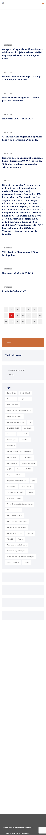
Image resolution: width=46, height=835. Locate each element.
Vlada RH (10, 539)
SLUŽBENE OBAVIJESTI (16, 370)
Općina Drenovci (27, 457)
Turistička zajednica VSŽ (15, 492)
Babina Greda (11, 393)
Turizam (30, 492)
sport (33, 480)
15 (12, 321)
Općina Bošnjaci (12, 457)
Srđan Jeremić (11, 486)
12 (34, 315)
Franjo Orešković (12, 405)
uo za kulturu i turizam (14, 498)
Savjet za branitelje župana (15, 475)
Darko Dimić (11, 399)
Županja (26, 562)
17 (23, 321)
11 (29, 315)
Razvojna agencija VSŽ (24, 469)
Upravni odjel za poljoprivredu (16, 527)
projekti (9, 469)
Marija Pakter (25, 440)
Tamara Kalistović (26, 486)
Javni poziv (10, 434)
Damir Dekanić (25, 393)
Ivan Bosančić (28, 428)
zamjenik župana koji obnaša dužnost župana (20, 556)
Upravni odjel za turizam (14, 533)
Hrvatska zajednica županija (15, 422)
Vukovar (20, 539)
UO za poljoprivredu (13, 510)
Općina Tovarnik (12, 463)
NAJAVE (11, 375)
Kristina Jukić (23, 434)
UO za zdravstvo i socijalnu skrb (17, 521)
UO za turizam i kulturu (14, 516)
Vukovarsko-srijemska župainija (17, 545)
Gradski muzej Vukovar (14, 416)
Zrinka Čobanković (13, 562)
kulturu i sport (11, 440)
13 (40, 315)
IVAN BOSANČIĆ (13, 428)
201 (34, 321)
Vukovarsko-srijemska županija (16, 551)
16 (17, 321)
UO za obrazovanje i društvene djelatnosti (20, 504)
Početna (18, 20)
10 (23, 315)
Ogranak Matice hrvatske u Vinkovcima (19, 451)
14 (6, 321)
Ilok (30, 422)
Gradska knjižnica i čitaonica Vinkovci (19, 410)
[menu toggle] (43, 4)
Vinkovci (30, 533)
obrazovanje (11, 445)
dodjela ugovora (25, 399)
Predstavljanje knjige (28, 463)
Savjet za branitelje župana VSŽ (17, 480)
